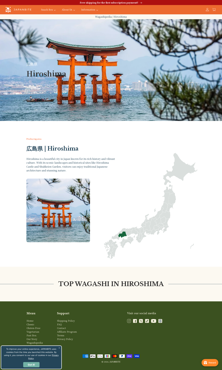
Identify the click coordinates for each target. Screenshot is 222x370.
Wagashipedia (103, 16)
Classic (30, 324)
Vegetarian (33, 331)
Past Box (31, 335)
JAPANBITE (115, 361)
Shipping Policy (66, 320)
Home (30, 320)
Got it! (31, 364)
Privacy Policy (65, 339)
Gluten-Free (33, 328)
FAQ (59, 324)
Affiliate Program (67, 331)
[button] (214, 9)
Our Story (32, 339)
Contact (61, 328)
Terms (60, 335)
